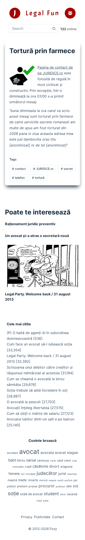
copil (28, 466)
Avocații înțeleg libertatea (28, 408)
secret (67, 169)
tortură (38, 177)
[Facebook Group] (70, 13)
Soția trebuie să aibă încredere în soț (37, 390)
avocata (47, 452)
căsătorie (40, 466)
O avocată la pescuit (24, 402)
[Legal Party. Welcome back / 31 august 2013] (42, 266)
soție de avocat (31, 494)
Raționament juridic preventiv (30, 224)
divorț (54, 466)
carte (53, 460)
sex (69, 486)
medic (22, 480)
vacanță (72, 494)
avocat (29, 451)
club (74, 460)
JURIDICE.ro (43, 169)
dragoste (66, 466)
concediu (18, 466)
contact (19, 169)
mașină (12, 480)
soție (13, 493)
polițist (11, 486)
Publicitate (42, 517)
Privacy (26, 517)
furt (23, 474)
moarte (33, 480)
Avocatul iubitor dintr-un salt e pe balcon (40, 419)
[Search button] (54, 28)
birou (21, 460)
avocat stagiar (66, 453)
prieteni (22, 486)
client (67, 460)
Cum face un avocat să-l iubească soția (39, 344)
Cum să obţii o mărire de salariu (33, 413)
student (51, 493)
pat (75, 480)
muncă (43, 480)
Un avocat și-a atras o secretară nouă (37, 235)
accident (12, 453)
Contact (58, 517)
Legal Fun (43, 13)
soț (75, 486)
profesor (60, 486)
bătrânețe (43, 460)
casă (60, 460)
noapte (52, 480)
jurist (62, 474)
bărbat (31, 460)
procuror (47, 486)
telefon (18, 177)
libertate (72, 474)
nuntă (60, 480)
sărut (63, 494)
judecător (47, 473)
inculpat (31, 474)
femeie (14, 474)
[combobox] (29, 28)
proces (33, 486)
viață (39, 500)
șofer (46, 500)
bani (12, 460)
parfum (68, 480)
